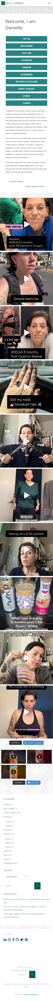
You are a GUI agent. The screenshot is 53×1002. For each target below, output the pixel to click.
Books (8, 839)
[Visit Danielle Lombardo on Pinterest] (26, 940)
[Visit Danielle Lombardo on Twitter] (21, 940)
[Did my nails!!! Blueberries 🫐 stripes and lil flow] (26, 386)
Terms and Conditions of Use (24, 970)
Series (6, 851)
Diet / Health (9, 808)
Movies (8, 843)
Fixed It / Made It (10, 812)
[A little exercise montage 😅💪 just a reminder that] (26, 278)
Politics (8, 847)
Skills (6, 855)
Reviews (7, 834)
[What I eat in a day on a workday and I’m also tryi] (26, 495)
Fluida (25, 994)
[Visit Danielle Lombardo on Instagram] (9, 940)
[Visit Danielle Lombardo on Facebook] (13, 940)
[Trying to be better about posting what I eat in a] (26, 657)
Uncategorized (10, 863)
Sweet (7, 826)
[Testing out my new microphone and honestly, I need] (26, 549)
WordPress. (34, 994)
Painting (7, 830)
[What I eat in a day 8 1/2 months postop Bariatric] (26, 332)
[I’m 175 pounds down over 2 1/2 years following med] (26, 712)
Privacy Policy (24, 967)
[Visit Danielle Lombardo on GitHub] (17, 940)
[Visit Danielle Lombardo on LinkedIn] (5, 940)
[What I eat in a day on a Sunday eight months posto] (26, 603)
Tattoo (6, 859)
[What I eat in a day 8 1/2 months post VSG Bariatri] (26, 224)
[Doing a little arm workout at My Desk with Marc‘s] (26, 441)
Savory (8, 821)
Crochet (7, 804)
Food (6, 817)
